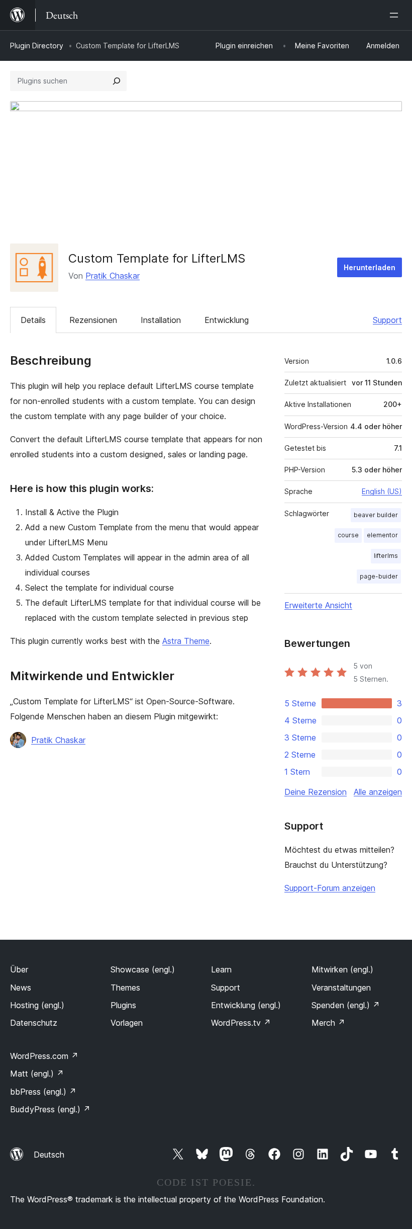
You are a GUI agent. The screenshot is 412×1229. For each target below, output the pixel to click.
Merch (328, 1023)
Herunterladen (369, 267)
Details (33, 320)
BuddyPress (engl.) (50, 1109)
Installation (161, 320)
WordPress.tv (241, 1023)
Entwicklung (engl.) (246, 1005)
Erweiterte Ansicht (318, 605)
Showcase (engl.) (143, 969)
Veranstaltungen (341, 987)
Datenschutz (33, 1023)
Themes (125, 987)
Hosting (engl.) (37, 1005)
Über (19, 969)
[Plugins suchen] (117, 81)
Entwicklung (226, 320)
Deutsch (49, 1155)
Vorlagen (127, 1023)
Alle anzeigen (378, 792)
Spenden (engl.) (346, 1005)
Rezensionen (93, 320)
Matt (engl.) (37, 1074)
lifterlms (386, 555)
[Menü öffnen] (396, 15)
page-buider (379, 576)
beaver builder (376, 515)
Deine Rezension (315, 792)
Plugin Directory (36, 45)
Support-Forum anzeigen (329, 888)
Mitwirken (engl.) (342, 969)
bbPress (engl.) (43, 1092)
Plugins (123, 1005)
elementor (382, 535)
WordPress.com (44, 1056)
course (348, 535)
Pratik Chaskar (112, 276)
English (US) (382, 491)
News (20, 987)
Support (387, 320)
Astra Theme (186, 641)
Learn (221, 969)
